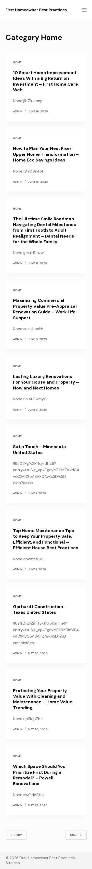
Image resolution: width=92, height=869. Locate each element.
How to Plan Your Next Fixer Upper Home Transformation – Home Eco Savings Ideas (46, 154)
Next (74, 835)
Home (17, 62)
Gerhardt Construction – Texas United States (40, 609)
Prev (18, 835)
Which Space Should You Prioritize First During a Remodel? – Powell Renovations (39, 775)
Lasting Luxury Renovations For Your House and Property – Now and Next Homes (46, 382)
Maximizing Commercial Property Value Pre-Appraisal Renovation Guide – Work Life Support (45, 309)
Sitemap (13, 862)
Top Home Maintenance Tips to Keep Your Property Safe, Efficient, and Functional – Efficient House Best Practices (45, 539)
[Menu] (84, 10)
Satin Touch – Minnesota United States (39, 449)
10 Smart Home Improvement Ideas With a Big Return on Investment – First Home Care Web (45, 81)
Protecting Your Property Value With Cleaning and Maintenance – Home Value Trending (42, 699)
